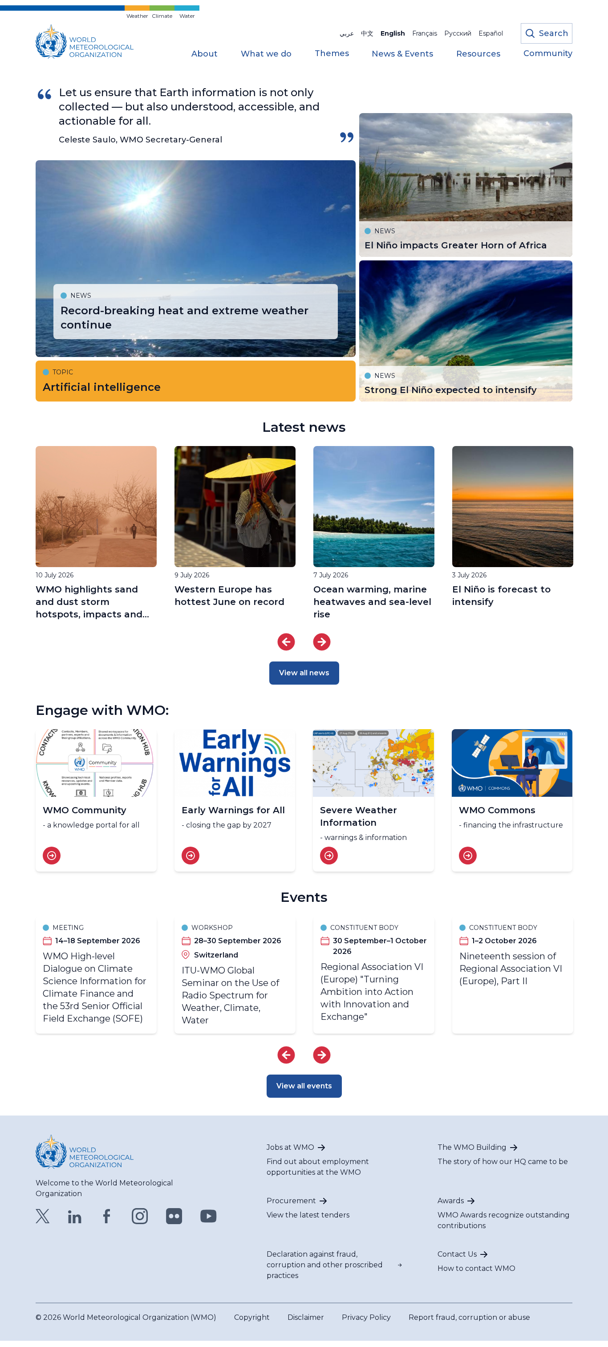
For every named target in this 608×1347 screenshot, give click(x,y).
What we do (266, 54)
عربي (347, 33)
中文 (367, 33)
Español (490, 33)
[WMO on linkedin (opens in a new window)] (75, 1216)
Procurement (291, 1201)
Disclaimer (306, 1317)
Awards (451, 1201)
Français (424, 33)
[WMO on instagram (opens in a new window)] (140, 1216)
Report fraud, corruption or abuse (469, 1317)
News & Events (402, 54)
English (393, 33)
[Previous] (286, 642)
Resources (478, 54)
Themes (332, 53)
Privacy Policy (366, 1317)
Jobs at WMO (290, 1147)
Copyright (252, 1317)
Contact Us (457, 1254)
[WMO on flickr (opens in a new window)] (174, 1216)
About (204, 54)
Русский (457, 33)
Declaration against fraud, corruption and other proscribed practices (325, 1265)
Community (547, 53)
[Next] (322, 642)
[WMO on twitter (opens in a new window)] (43, 1216)
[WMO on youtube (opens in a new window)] (208, 1216)
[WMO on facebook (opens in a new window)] (107, 1216)
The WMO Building (472, 1147)
